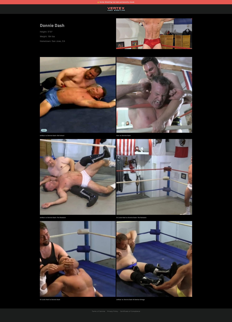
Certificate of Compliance (130, 311)
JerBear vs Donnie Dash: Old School (52, 135)
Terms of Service (98, 311)
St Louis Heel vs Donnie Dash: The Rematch (131, 218)
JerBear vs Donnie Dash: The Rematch (53, 218)
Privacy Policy (112, 311)
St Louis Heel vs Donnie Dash (50, 300)
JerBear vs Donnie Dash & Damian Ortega (130, 300)
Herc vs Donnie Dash (123, 135)
